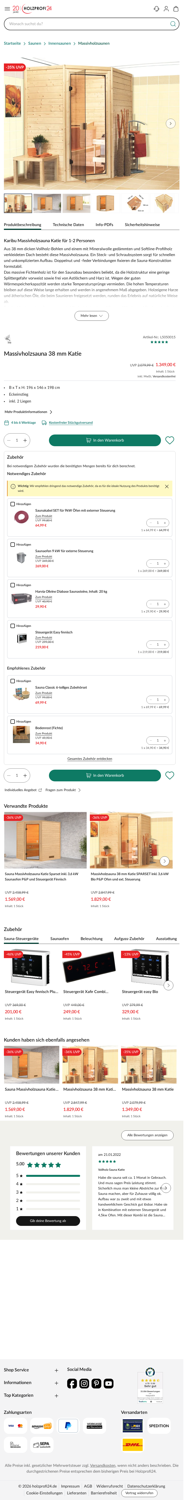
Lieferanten (76, 1493)
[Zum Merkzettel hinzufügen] (170, 440)
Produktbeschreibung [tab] (22, 225)
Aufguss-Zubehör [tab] (129, 939)
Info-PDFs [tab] (104, 225)
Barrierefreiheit (104, 1493)
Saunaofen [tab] (59, 939)
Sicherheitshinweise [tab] (142, 225)
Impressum (70, 1486)
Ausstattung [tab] (166, 939)
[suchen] (173, 24)
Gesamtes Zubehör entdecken (89, 759)
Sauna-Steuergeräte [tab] (21, 939)
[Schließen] (166, 486)
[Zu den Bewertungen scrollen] (159, 342)
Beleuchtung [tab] (92, 939)
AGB (88, 1486)
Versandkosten (102, 1466)
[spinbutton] (17, 440)
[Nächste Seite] (172, 203)
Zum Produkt (43, 516)
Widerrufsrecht (109, 1486)
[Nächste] (173, 939)
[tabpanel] (91, 278)
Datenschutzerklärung (146, 1486)
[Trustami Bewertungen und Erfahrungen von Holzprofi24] (150, 1385)
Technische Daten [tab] (68, 225)
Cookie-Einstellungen (44, 1493)
